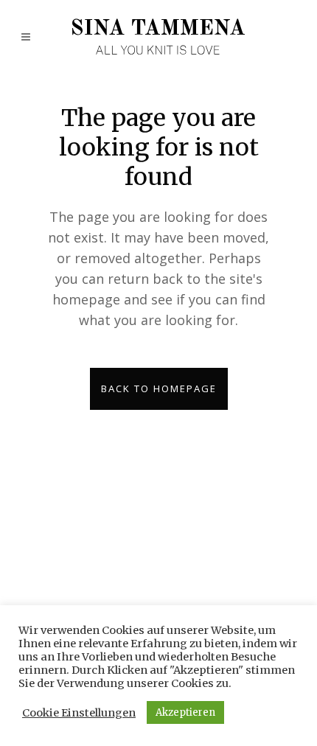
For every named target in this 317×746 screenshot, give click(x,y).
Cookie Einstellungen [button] (79, 712)
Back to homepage (159, 388)
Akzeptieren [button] (185, 712)
